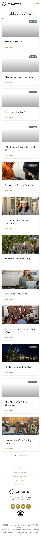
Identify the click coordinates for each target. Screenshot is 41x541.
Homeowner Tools (20, 473)
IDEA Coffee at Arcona (16, 294)
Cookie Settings (20, 484)
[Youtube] (23, 506)
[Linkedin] (28, 506)
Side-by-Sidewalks (13, 42)
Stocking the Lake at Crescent (19, 185)
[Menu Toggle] (37, 4)
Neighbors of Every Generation (19, 77)
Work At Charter (20, 469)
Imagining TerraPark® (15, 112)
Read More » (9, 47)
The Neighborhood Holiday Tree (20, 367)
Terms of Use (20, 480)
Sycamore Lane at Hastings (17, 259)
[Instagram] (18, 506)
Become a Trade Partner (20, 476)
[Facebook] (13, 506)
